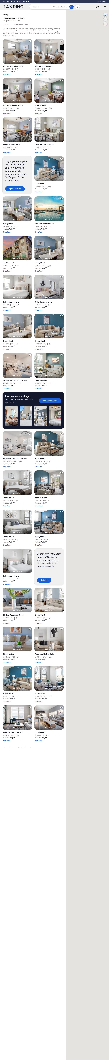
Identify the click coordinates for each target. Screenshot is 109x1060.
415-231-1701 (14, 2)
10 (25, 747)
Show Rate (6, 74)
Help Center (102, 2)
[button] (60, 7)
